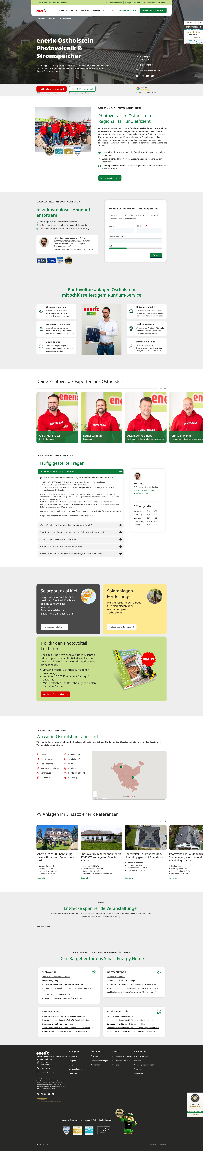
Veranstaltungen (75, 1069)
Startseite (40, 18)
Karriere (137, 1060)
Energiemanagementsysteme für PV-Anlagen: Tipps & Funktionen (133, 1028)
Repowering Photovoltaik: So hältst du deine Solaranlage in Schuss (68, 988)
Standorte (95, 10)
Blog (104, 10)
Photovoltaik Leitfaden (121, 1060)
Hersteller (73, 1073)
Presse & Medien (141, 1056)
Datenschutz (152, 1145)
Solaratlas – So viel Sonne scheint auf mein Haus (126, 1024)
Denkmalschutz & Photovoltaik (54, 994)
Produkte (63, 10)
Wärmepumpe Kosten (116, 977)
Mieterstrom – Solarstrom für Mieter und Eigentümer (128, 1020)
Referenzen (95, 1065)
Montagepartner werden (144, 1065)
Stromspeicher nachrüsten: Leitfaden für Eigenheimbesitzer (66, 1020)
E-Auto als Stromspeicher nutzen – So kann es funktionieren (66, 1028)
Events (111, 10)
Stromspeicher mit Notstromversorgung (58, 1024)
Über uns (94, 1056)
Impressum (138, 1073)
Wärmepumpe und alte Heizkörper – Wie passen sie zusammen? (132, 988)
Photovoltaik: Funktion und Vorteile (56, 977)
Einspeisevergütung (50, 980)
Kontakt (115, 1065)
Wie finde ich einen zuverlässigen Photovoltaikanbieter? (129, 1031)
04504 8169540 (146, 65)
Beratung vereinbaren (128, 10)
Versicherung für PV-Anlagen (118, 1016)
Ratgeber (85, 10)
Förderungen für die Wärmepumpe (121, 980)
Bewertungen (150, 92)
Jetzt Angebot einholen (110, 178)
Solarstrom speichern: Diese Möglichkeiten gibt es (62, 1016)
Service (74, 10)
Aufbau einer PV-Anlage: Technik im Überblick (60, 998)
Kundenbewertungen (99, 1060)
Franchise (138, 1069)
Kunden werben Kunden (122, 1056)
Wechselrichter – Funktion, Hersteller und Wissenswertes (65, 1031)
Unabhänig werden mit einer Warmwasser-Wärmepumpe (130, 992)
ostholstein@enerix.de (150, 70)
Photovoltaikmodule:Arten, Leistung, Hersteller (61, 984)
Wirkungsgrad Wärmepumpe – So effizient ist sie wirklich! (130, 984)
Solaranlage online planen (153, 10)
